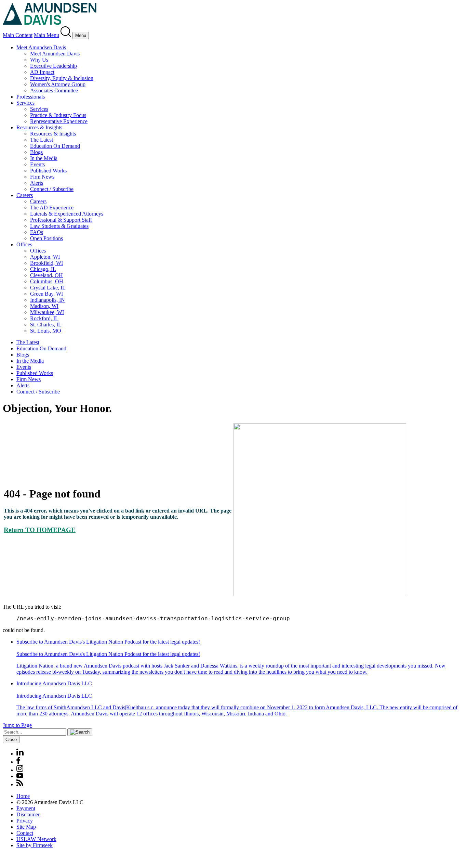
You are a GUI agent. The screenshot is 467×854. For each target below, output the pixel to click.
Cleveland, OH (46, 275)
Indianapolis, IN (47, 300)
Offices (24, 244)
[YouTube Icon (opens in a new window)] (19, 776)
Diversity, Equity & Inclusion (61, 78)
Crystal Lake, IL (48, 287)
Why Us (39, 60)
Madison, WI (44, 306)
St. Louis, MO (45, 331)
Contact (24, 833)
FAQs (36, 232)
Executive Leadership (53, 66)
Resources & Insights (39, 127)
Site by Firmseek (34, 845)
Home (23, 796)
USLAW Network (36, 839)
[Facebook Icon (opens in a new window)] (18, 762)
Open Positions (46, 238)
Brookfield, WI (46, 263)
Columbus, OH (46, 281)
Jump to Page (17, 725)
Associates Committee (54, 90)
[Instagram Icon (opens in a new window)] (20, 770)
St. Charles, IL (46, 324)
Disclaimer (28, 814)
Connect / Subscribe (52, 189)
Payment (25, 808)
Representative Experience (59, 121)
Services (25, 103)
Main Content (17, 35)
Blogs (36, 152)
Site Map (26, 827)
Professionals (30, 97)
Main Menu (46, 35)
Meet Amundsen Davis (41, 47)
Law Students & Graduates (59, 226)
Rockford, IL (44, 318)
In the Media (43, 158)
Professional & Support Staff (61, 220)
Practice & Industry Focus (58, 115)
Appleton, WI (45, 257)
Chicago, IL (43, 269)
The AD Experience (52, 207)
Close (11, 739)
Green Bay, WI (46, 294)
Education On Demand (55, 146)
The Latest (41, 140)
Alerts (36, 183)
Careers (24, 195)
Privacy (24, 821)
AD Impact (42, 72)
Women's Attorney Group (57, 84)
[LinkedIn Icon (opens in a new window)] (20, 753)
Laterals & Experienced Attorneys (66, 214)
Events (37, 164)
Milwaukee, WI (47, 312)
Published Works (48, 170)
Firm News (42, 177)
